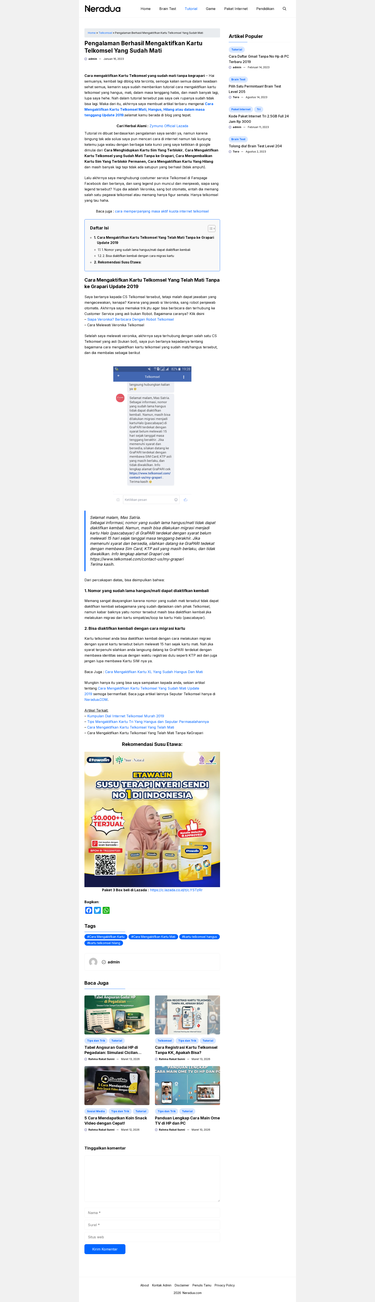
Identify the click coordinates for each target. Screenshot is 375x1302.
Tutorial (191, 8)
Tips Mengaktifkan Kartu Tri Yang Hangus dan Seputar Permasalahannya (148, 721)
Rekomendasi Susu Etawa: (119, 262)
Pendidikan (265, 8)
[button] (284, 8)
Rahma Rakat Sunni (101, 1059)
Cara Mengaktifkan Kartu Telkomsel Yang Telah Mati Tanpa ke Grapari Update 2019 (155, 240)
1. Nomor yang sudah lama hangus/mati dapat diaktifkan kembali (146, 250)
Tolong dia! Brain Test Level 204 (255, 146)
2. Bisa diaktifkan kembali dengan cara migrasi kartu (138, 256)
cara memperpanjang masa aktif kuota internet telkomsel (162, 211)
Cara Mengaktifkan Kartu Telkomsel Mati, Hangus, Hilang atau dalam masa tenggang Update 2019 (148, 109)
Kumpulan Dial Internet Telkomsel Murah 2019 (125, 716)
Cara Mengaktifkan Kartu (107, 936)
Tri (259, 109)
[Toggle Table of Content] (209, 228)
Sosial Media (96, 1111)
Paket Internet (236, 8)
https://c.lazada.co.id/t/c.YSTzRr (176, 890)
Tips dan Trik (96, 1040)
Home (146, 8)
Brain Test (167, 8)
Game (210, 8)
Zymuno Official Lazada (169, 126)
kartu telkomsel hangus (200, 936)
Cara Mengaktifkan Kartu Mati (154, 936)
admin (92, 58)
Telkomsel (105, 32)
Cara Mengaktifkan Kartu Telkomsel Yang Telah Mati (130, 727)
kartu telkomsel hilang (104, 943)
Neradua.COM (96, 699)
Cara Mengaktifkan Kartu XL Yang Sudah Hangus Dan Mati (154, 672)
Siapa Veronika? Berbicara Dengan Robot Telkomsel (130, 319)
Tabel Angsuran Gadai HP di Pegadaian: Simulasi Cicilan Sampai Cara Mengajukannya (112, 1052)
